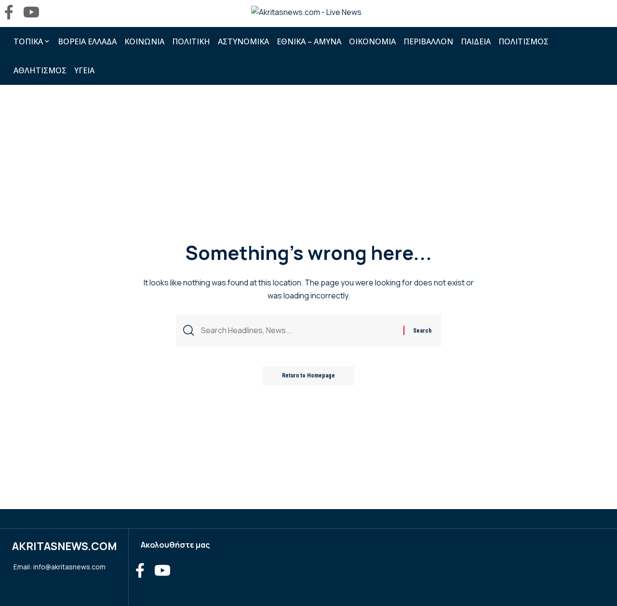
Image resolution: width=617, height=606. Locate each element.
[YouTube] (31, 12)
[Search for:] (298, 330)
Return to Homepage (308, 375)
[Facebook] (9, 12)
